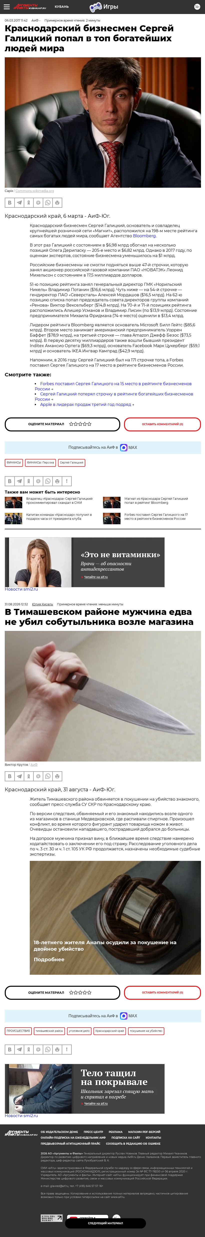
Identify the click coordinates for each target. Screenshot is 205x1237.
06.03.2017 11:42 (16, 20)
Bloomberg (144, 235)
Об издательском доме (59, 1132)
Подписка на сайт (126, 1137)
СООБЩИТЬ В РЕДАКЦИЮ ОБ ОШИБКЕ (133, 1143)
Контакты (153, 1137)
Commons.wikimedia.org (35, 191)
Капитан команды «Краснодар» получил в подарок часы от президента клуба (59, 517)
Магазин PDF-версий (144, 1132)
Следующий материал (105, 1223)
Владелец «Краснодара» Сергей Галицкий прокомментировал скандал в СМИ (59, 501)
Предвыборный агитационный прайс (70, 1143)
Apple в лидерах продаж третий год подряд (85, 404)
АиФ (34, 765)
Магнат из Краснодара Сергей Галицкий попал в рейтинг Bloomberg (156, 501)
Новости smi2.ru (21, 589)
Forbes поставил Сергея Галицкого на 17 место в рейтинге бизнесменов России (156, 517)
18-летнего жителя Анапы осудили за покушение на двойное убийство (105, 945)
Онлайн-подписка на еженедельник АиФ (73, 1137)
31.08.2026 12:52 (16, 604)
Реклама (115, 1132)
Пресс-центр (93, 1132)
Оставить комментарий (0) (162, 424)
